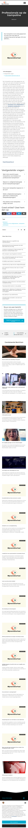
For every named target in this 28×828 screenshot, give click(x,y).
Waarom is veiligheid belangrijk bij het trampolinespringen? (14, 182)
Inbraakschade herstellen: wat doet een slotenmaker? (12, 298)
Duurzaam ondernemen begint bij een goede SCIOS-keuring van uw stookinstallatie (13, 272)
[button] (25, 802)
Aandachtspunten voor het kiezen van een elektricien (13, 719)
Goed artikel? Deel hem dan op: (12, 75)
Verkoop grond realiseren (7, 775)
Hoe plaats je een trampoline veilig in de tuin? (14, 202)
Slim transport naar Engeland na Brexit (12, 254)
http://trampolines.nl (8, 162)
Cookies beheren (14, 825)
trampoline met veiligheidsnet (16, 104)
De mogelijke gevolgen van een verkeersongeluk (12, 442)
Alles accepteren (14, 822)
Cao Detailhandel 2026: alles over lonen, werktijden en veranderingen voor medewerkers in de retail (12, 277)
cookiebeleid (14, 816)
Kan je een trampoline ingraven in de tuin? (14, 188)
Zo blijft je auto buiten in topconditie (11, 261)
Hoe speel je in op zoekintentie (10, 294)
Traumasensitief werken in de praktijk (11, 286)
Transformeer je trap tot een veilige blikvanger (13, 264)
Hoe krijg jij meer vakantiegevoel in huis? (10, 470)
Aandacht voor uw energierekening (9, 525)
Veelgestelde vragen (9, 73)
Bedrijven (14, 19)
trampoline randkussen (14, 106)
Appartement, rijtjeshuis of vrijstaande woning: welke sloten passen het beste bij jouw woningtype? (14, 290)
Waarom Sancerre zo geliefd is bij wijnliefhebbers (10, 241)
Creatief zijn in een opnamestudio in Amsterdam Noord (13, 553)
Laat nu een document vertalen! (8, 581)
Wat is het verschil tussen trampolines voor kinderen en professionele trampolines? (14, 176)
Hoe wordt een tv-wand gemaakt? (9, 691)
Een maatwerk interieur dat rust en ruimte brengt (12, 268)
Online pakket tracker (6, 414)
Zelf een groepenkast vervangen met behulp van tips (13, 636)
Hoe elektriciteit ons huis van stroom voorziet (11, 498)
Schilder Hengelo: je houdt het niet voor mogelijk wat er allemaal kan (13, 665)
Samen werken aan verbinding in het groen (11, 359)
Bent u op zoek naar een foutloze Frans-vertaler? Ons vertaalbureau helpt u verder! (13, 748)
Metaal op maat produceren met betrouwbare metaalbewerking (13, 282)
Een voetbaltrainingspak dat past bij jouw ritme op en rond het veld (12, 257)
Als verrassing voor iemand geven (9, 608)
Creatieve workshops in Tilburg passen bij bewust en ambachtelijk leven (12, 250)
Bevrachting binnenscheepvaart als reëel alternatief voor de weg (12, 246)
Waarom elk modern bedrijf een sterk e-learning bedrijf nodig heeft (13, 388)
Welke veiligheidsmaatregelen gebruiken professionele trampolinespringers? (14, 195)
